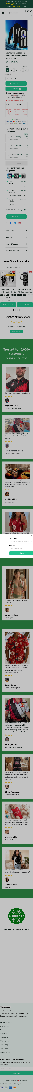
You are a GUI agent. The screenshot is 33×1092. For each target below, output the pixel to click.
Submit (21, 553)
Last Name (13, 545)
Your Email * (13, 538)
